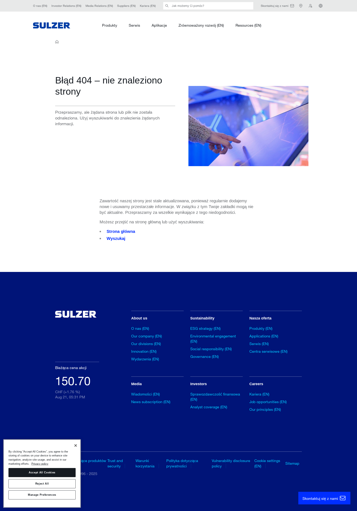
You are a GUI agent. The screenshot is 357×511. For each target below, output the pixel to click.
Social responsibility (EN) (211, 349)
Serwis (134, 25)
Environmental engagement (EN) (213, 338)
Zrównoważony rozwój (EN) (201, 25)
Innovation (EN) (144, 351)
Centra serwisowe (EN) (268, 351)
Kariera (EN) (148, 5)
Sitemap (292, 463)
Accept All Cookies (42, 472)
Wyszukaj (116, 238)
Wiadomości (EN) (145, 394)
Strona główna (121, 231)
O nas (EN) (40, 5)
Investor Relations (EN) (66, 5)
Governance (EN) (204, 356)
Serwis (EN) (259, 343)
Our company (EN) (146, 336)
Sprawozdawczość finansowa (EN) (215, 396)
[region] (42, 473)
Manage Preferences (42, 494)
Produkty (109, 25)
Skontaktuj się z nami (320, 498)
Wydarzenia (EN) (145, 359)
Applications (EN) (263, 336)
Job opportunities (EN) (268, 401)
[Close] (75, 445)
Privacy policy (39, 463)
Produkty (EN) (261, 328)
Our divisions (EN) (146, 343)
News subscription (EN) (150, 401)
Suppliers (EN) (126, 5)
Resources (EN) (248, 25)
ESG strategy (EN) (205, 328)
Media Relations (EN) (99, 5)
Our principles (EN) (265, 409)
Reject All (42, 483)
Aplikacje (159, 25)
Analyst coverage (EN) (208, 407)
